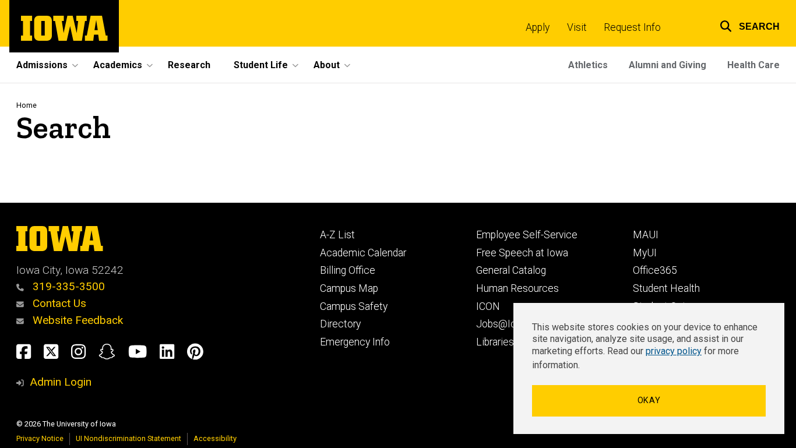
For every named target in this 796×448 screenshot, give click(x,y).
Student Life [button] (261, 64)
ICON (488, 306)
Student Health (666, 288)
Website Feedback (76, 320)
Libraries (495, 342)
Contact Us (58, 303)
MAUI (645, 235)
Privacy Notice (40, 438)
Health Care (753, 64)
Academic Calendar (363, 253)
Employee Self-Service (526, 235)
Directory (340, 324)
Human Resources (517, 288)
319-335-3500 (67, 286)
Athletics (588, 64)
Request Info (632, 27)
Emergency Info (355, 342)
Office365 (655, 270)
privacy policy (674, 351)
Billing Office (347, 270)
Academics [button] (117, 64)
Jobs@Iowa (502, 324)
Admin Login (60, 382)
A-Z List (337, 235)
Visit (577, 27)
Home (26, 105)
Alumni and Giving (667, 64)
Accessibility (215, 438)
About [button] (327, 64)
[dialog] (648, 368)
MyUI (645, 253)
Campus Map (349, 288)
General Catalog (511, 270)
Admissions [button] (42, 64)
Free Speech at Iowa (522, 253)
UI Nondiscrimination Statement (128, 438)
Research (189, 64)
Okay (649, 400)
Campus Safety (354, 306)
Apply (538, 27)
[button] (742, 25)
